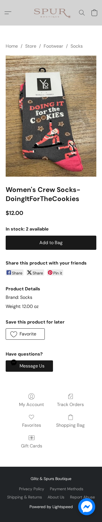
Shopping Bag (70, 425)
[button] (51, 13)
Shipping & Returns (24, 497)
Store (30, 46)
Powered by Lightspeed (51, 506)
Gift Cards (31, 446)
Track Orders (70, 404)
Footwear (53, 46)
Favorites (31, 425)
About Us (56, 497)
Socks (77, 46)
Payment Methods (66, 488)
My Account (31, 404)
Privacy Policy (31, 488)
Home (12, 46)
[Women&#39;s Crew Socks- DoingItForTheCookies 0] (51, 116)
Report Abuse (82, 497)
